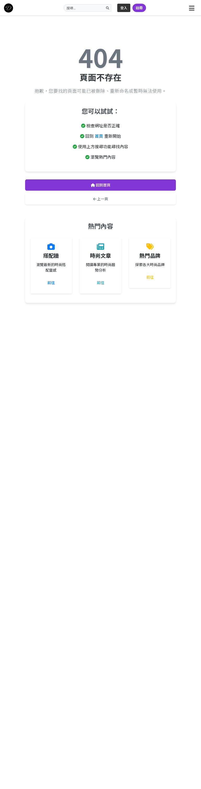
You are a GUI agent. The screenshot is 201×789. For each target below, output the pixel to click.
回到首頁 (102, 184)
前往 (51, 282)
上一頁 (102, 198)
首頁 (99, 136)
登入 (123, 7)
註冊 (139, 7)
